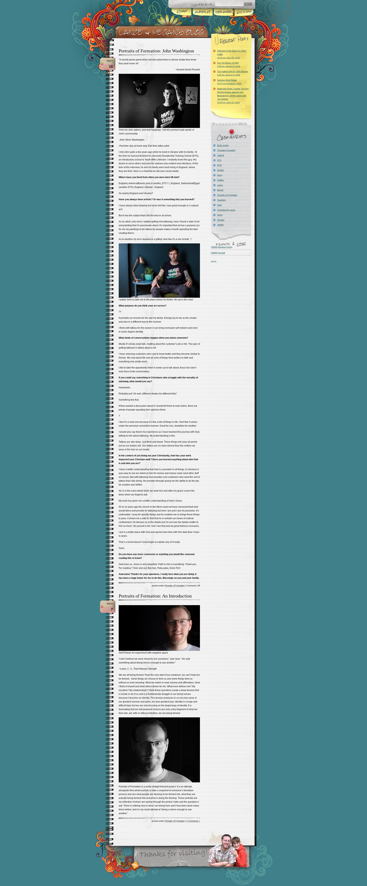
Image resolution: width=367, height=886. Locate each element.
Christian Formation (226, 150)
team (219, 205)
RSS (135, 865)
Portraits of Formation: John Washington (156, 50)
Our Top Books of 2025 (228, 64)
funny (219, 175)
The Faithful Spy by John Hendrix (232, 73)
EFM (219, 165)
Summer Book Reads (229, 82)
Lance (220, 185)
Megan (220, 190)
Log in (213, 261)
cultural (220, 155)
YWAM (220, 225)
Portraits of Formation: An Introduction (155, 595)
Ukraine (220, 220)
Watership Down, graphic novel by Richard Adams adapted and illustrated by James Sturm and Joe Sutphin (233, 95)
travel (219, 215)
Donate (222, 12)
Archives (244, 12)
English (220, 170)
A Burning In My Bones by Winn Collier (231, 54)
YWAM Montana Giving (221, 247)
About (202, 12)
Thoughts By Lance (226, 210)
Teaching (221, 200)
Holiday (220, 180)
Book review (223, 145)
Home (181, 12)
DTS (219, 160)
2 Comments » (193, 821)
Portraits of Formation (175, 585)
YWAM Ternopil (218, 253)
